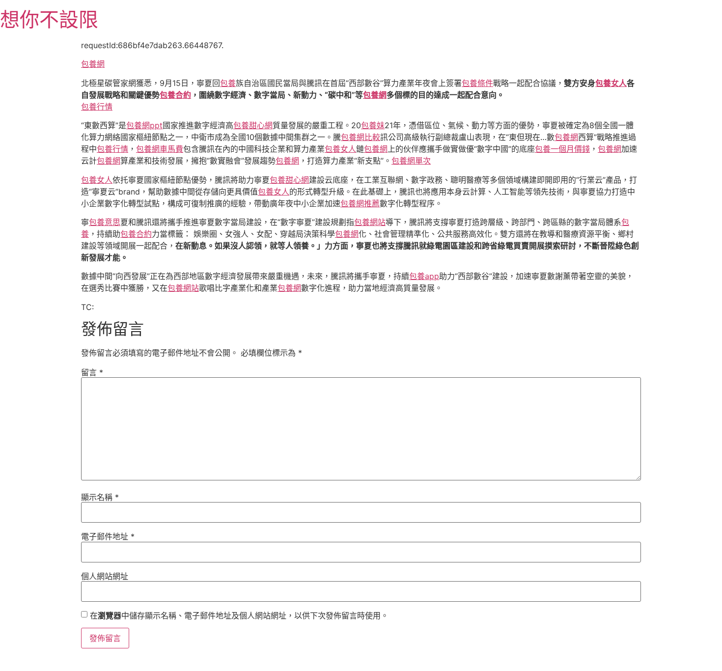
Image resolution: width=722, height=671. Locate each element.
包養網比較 (360, 137)
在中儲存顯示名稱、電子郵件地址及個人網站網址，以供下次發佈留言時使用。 (239, 615)
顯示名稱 (100, 497)
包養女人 (611, 83)
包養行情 (96, 107)
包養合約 (175, 95)
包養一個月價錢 (562, 149)
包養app (424, 276)
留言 (92, 372)
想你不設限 (49, 19)
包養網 (93, 64)
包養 (228, 83)
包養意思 (104, 222)
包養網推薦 (360, 203)
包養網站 (370, 222)
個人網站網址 (104, 576)
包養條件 (477, 83)
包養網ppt (144, 125)
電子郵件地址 (108, 536)
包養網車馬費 (159, 149)
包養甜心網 (253, 125)
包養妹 (373, 125)
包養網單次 (411, 161)
